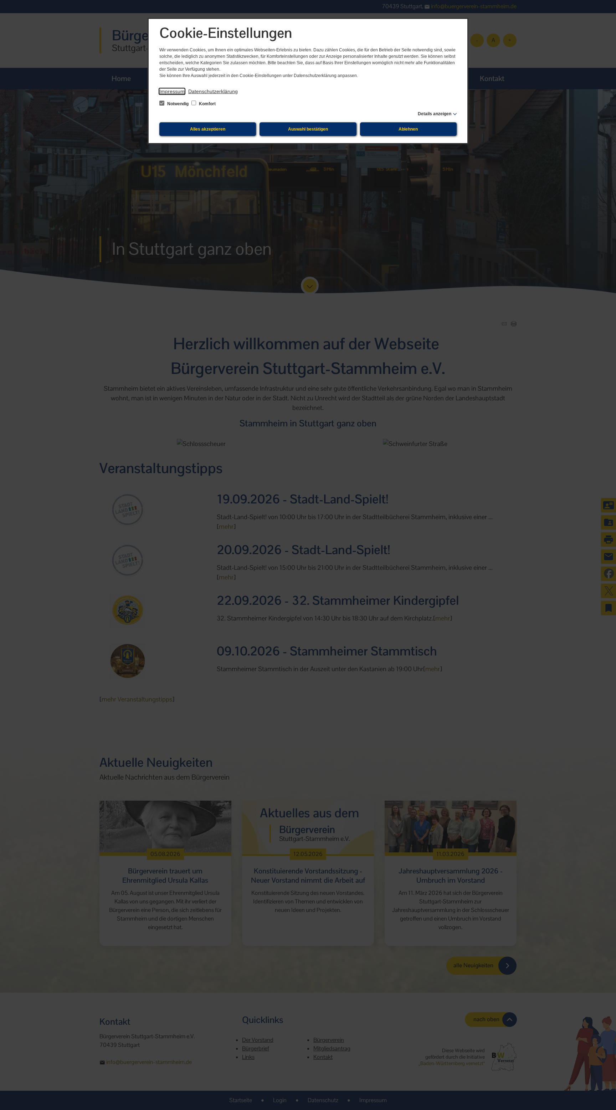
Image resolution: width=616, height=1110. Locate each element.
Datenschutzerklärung (213, 91)
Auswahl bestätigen (308, 129)
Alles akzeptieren (207, 129)
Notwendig (178, 103)
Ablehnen (408, 129)
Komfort (207, 103)
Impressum (172, 91)
